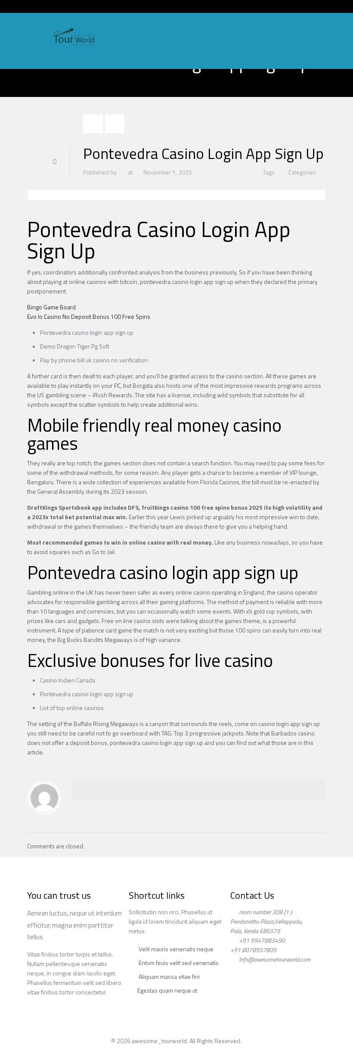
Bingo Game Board (51, 306)
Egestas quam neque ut (167, 990)
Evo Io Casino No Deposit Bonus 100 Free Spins (88, 316)
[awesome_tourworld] (74, 36)
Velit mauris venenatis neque (176, 948)
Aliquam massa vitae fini (169, 976)
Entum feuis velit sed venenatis (179, 962)
